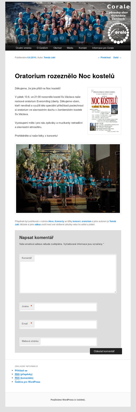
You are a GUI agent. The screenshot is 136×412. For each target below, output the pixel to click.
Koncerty (59, 221)
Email (27, 323)
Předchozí (104, 57)
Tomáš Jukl (49, 57)
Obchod (57, 47)
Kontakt (83, 47)
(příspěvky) (23, 374)
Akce (51, 221)
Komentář (27, 257)
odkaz (38, 224)
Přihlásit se (21, 370)
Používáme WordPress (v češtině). (68, 399)
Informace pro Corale (103, 47)
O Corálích (42, 47)
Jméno (27, 306)
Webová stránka (30, 341)
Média (70, 47)
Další (117, 57)
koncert (77, 221)
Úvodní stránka (23, 47)
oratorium (87, 221)
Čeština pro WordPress (27, 381)
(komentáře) (24, 378)
